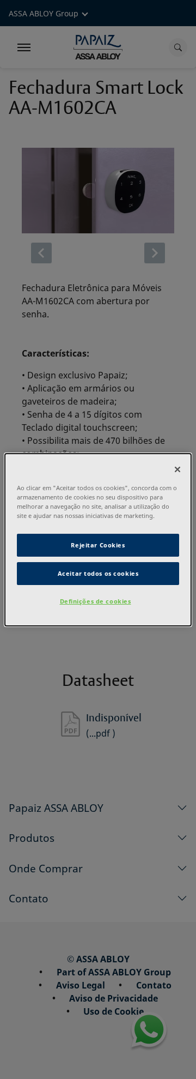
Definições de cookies (95, 601)
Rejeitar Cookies (98, 545)
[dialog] (98, 539)
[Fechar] (177, 469)
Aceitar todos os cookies (98, 573)
